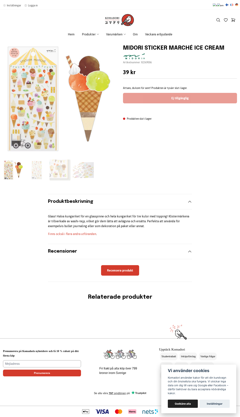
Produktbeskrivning (70, 201)
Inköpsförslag (188, 356)
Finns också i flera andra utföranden (72, 234)
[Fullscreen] (60, 99)
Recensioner (62, 251)
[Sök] (218, 20)
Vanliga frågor (207, 356)
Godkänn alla (183, 403)
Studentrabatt (168, 356)
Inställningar (215, 403)
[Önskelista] (226, 20)
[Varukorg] (233, 20)
